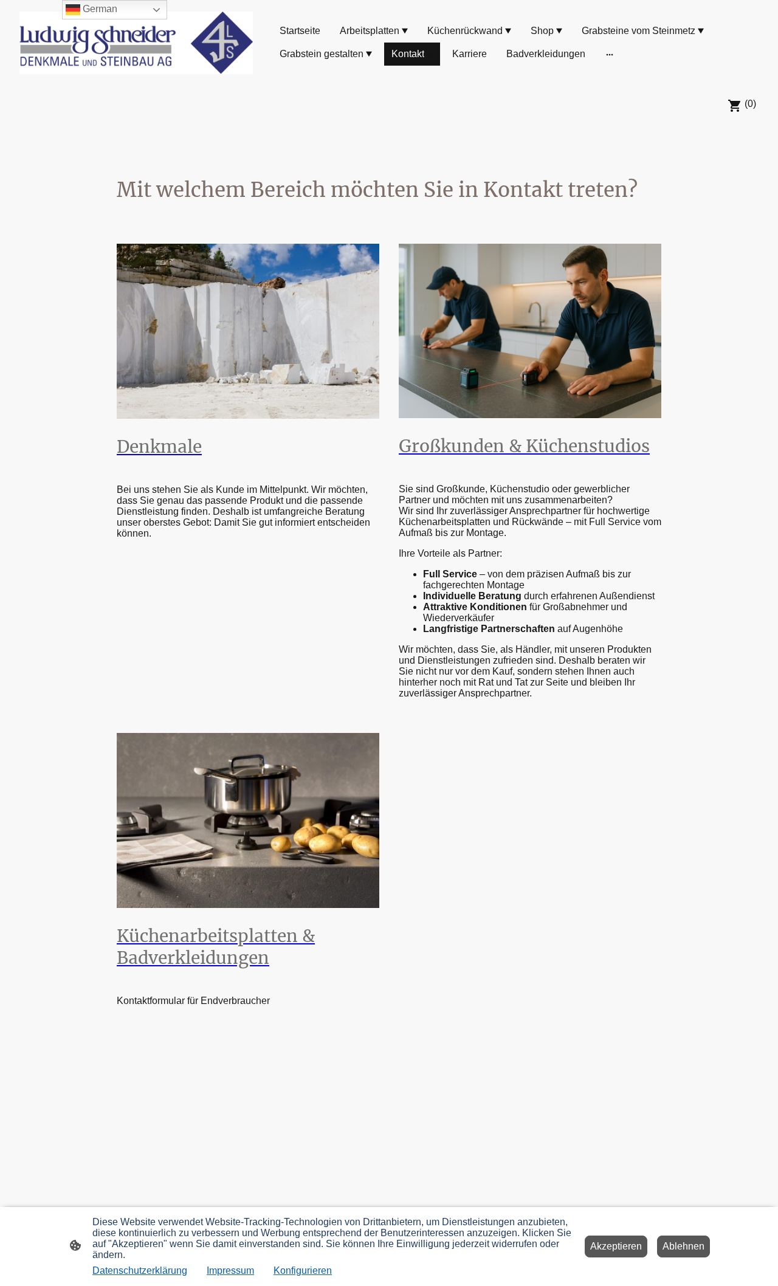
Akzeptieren (616, 1246)
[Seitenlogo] (136, 43)
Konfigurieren (303, 1270)
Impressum (230, 1270)
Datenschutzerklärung (139, 1270)
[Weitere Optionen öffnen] (609, 54)
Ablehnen (683, 1246)
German (98, 9)
